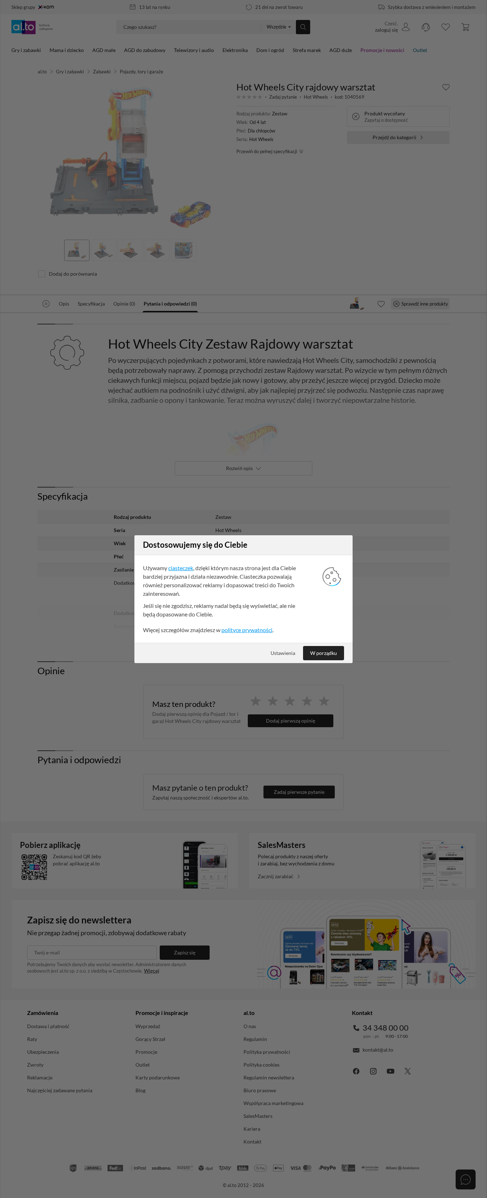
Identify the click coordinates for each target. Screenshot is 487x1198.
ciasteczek (180, 567)
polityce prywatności (246, 629)
